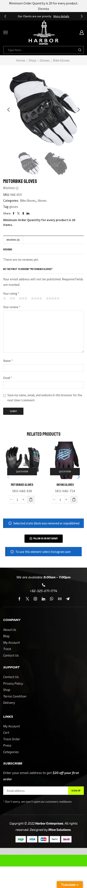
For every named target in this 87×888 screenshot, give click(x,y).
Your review (11, 307)
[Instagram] (35, 599)
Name (8, 361)
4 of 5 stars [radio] (36, 298)
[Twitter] (27, 599)
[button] (5, 16)
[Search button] (79, 50)
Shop (32, 60)
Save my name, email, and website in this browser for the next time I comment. (44, 397)
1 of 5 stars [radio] (4, 298)
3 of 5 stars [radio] (23, 298)
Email (7, 378)
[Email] (59, 599)
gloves (13, 207)
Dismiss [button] (43, 9)
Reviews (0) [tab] (13, 239)
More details (61, 16)
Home (20, 60)
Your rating (11, 294)
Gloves (44, 60)
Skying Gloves (65, 485)
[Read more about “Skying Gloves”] (74, 500)
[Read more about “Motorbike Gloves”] (31, 500)
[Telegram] (67, 599)
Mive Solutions (59, 830)
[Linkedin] (43, 599)
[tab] (13, 240)
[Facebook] (19, 599)
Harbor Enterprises (49, 823)
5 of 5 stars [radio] (53, 298)
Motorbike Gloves (22, 485)
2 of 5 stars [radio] (12, 298)
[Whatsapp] (51, 599)
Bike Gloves (61, 60)
